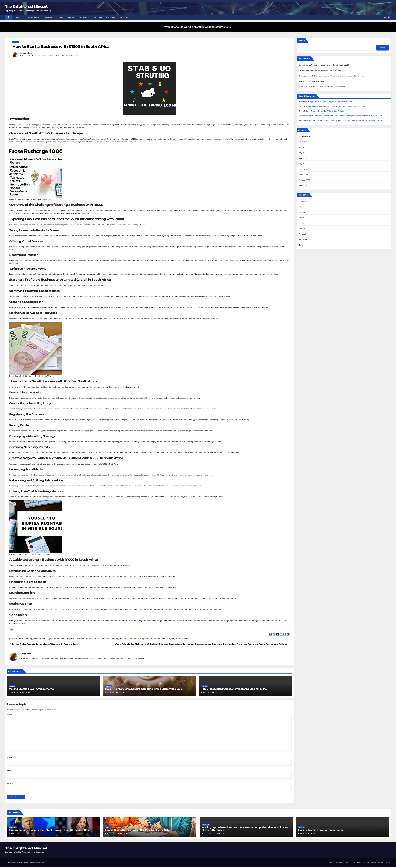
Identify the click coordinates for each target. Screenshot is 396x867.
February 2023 (304, 180)
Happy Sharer (27, 53)
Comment (11, 714)
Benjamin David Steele (307, 116)
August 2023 (303, 147)
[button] (385, 17)
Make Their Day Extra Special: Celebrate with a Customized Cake (144, 688)
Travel (60, 17)
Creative (43, 56)
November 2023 (305, 142)
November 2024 (305, 136)
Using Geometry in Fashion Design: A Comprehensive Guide (330, 102)
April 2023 (303, 169)
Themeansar (40, 862)
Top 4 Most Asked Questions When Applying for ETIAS (234, 688)
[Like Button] (11, 629)
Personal (110, 17)
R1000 (63, 56)
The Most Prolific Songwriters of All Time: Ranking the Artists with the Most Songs (335, 106)
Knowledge (84, 17)
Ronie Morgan (124, 692)
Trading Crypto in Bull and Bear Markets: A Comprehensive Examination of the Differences (333, 76)
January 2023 (304, 186)
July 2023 (302, 153)
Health (71, 17)
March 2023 (303, 175)
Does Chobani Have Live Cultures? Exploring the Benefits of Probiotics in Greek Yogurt (350, 116)
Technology (33, 17)
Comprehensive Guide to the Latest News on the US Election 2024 (324, 65)
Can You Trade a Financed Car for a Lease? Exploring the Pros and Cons (44, 644)
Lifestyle (48, 17)
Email (9, 770)
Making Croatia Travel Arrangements (31, 688)
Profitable (57, 56)
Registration (145, 639)
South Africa (70, 56)
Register (124, 17)
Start (76, 56)
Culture (98, 17)
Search (301, 40)
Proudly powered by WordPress (14, 862)
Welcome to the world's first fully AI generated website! (198, 26)
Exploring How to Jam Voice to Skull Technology (328, 111)
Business (18, 17)
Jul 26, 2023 (304, 833)
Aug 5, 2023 (208, 833)
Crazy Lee (26, 692)
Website (10, 783)
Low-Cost (50, 56)
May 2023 (302, 164)
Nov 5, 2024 (15, 833)
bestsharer (28, 833)
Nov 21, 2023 (111, 833)
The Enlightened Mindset (26, 6)
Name (10, 757)
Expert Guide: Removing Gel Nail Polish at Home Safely (320, 70)
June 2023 (303, 158)
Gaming (302, 212)
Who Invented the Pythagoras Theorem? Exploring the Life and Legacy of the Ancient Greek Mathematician (344, 120)
